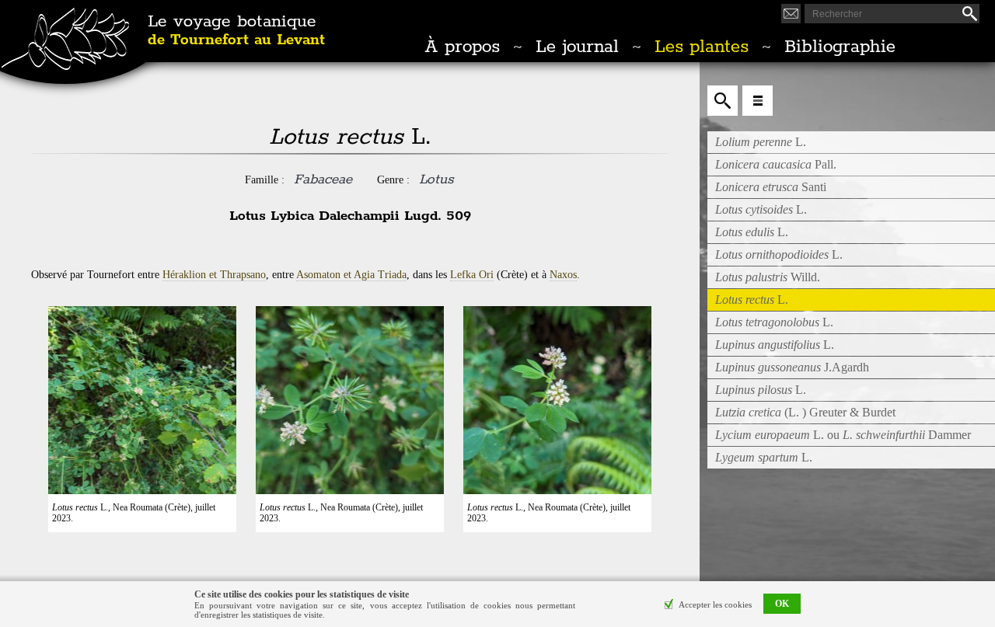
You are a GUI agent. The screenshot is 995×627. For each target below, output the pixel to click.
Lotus (436, 179)
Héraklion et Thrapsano (214, 274)
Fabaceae (323, 179)
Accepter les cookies (715, 604)
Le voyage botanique (236, 31)
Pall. (775, 164)
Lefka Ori (472, 274)
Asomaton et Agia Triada (351, 274)
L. (760, 141)
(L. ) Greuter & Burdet (805, 412)
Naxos (563, 274)
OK (782, 604)
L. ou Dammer (843, 434)
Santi (770, 186)
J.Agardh (792, 367)
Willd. (767, 277)
